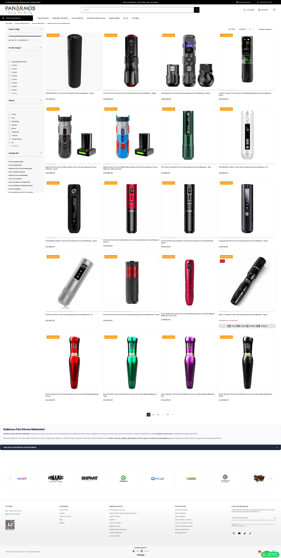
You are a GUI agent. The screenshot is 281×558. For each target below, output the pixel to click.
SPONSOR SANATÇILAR (96, 18)
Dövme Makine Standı (17, 172)
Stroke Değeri (15, 48)
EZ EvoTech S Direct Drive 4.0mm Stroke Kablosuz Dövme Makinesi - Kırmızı (131, 315)
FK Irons (15, 146)
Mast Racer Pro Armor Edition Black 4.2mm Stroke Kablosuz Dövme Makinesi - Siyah (71, 168)
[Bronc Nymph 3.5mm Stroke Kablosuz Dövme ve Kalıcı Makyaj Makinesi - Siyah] (247, 362)
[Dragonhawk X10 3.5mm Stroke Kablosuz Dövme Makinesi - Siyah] (247, 208)
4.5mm (14, 93)
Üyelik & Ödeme (114, 516)
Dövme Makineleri (15, 165)
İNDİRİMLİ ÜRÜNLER (60, 18)
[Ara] (196, 10)
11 (167, 415)
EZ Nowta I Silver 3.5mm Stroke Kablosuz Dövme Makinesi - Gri (69, 315)
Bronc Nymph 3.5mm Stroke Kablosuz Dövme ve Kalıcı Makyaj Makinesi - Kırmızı (72, 395)
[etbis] (10, 525)
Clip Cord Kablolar (15, 179)
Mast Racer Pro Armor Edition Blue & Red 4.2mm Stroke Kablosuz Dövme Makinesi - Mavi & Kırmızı (130, 168)
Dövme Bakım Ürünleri (183, 520)
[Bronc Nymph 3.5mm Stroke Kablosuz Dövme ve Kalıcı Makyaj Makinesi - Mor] (189, 362)
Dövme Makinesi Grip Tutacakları (21, 192)
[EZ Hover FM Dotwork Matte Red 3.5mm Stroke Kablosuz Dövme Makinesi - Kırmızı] (131, 208)
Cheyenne (15, 132)
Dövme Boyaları (180, 513)
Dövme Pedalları (15, 189)
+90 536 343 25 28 (15, 511)
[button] (60, 311)
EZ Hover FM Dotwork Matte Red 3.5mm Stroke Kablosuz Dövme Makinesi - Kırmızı (131, 241)
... (163, 415)
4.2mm (14, 90)
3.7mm (14, 79)
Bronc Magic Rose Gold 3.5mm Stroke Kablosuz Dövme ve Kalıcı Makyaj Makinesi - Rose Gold (187, 315)
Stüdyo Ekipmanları (182, 529)
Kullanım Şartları (115, 523)
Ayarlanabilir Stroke (19, 62)
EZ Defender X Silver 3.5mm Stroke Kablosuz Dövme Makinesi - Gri (243, 167)
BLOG (126, 18)
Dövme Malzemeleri (16, 162)
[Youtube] (239, 533)
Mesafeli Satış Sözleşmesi (118, 529)
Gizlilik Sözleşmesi (115, 533)
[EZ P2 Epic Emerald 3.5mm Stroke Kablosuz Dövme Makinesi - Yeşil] (189, 134)
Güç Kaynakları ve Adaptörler (19, 182)
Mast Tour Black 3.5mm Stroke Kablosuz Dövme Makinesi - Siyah (243, 315)
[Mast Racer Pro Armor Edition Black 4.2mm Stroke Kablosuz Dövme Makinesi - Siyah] (74, 134)
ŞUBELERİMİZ (114, 18)
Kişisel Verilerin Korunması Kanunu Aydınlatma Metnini (257, 524)
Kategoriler (14, 153)
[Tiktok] (245, 533)
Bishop (14, 125)
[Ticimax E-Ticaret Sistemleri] (140, 555)
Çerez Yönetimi (114, 536)
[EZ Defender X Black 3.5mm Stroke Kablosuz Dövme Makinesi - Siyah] (74, 208)
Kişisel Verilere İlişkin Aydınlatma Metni (123, 513)
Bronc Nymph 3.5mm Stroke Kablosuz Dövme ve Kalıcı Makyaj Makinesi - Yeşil (130, 395)
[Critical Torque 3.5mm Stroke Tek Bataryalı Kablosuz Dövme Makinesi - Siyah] (247, 61)
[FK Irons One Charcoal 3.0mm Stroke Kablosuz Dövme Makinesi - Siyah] (131, 61)
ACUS (14, 114)
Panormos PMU (65, 516)
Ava (13, 118)
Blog (60, 520)
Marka (11, 100)
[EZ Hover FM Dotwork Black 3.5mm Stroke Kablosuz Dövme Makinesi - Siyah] (189, 208)
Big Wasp (15, 121)
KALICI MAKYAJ (77, 18)
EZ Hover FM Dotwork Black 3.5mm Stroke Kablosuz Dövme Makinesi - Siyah (187, 242)
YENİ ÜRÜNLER (43, 18)
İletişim (61, 523)
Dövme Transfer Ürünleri (184, 523)
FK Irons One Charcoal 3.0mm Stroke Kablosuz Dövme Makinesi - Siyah (129, 93)
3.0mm (14, 65)
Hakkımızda (63, 510)
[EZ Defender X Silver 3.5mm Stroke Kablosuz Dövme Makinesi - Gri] (247, 134)
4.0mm (14, 86)
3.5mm (14, 72)
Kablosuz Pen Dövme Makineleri (20, 168)
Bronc (14, 128)
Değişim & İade (114, 526)
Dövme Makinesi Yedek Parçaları (21, 185)
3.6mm (14, 76)
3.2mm (14, 69)
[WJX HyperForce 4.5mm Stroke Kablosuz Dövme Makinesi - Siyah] (189, 61)
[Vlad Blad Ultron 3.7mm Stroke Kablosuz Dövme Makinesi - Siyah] (74, 61)
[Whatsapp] (250, 533)
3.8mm (14, 83)
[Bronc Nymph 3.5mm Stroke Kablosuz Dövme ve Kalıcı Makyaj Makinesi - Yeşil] (131, 362)
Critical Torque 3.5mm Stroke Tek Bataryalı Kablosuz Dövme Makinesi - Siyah (245, 94)
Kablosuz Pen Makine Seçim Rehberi (19, 447)
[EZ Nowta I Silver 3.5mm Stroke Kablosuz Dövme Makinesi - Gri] (74, 282)
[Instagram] (234, 533)
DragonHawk (17, 139)
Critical (14, 135)
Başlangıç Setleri (181, 533)
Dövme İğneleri (180, 516)
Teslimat (112, 520)
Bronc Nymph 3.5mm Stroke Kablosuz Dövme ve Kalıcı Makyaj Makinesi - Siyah (246, 395)
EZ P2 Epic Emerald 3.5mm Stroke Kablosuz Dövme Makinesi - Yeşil (186, 167)
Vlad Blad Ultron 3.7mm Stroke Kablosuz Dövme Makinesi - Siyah (70, 93)
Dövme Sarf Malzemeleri (184, 526)
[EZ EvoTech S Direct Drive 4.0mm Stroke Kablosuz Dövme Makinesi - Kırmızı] (131, 282)
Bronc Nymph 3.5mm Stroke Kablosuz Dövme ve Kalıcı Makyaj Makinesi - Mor (188, 395)
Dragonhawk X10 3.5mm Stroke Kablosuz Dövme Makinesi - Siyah (243, 241)
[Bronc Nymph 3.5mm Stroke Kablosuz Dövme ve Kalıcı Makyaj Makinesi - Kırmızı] (74, 362)
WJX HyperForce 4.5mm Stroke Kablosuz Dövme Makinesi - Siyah (185, 93)
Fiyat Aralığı (14, 29)
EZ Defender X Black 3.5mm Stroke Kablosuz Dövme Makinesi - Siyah (71, 241)
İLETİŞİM (135, 18)
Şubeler (62, 513)
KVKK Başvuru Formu (117, 510)
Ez (13, 142)
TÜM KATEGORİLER (13, 18)
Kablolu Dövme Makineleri (18, 175)
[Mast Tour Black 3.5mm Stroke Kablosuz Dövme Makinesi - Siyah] (247, 282)
